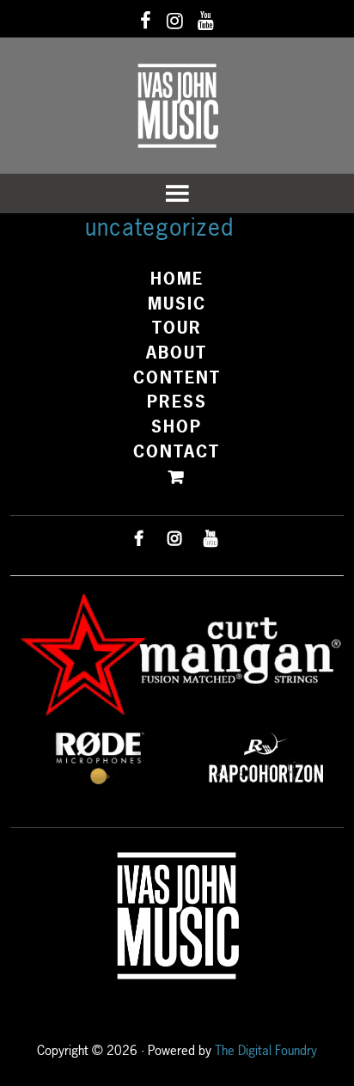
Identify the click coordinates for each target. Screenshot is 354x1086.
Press (177, 401)
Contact (176, 451)
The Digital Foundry (266, 1050)
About (176, 352)
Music (177, 303)
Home (177, 278)
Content (177, 377)
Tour (177, 327)
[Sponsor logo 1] (99, 756)
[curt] (177, 656)
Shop (176, 426)
